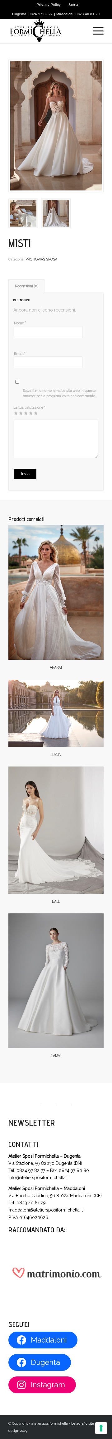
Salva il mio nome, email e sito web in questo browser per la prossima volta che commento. (59, 393)
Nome (20, 323)
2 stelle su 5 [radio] (18, 412)
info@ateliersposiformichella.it (38, 1177)
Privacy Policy (49, 5)
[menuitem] (49, 4)
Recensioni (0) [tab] (26, 286)
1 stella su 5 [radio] (15, 412)
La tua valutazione (29, 407)
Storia (73, 5)
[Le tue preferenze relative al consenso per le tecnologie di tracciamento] (101, 1428)
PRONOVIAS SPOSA (41, 259)
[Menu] (95, 30)
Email (20, 353)
